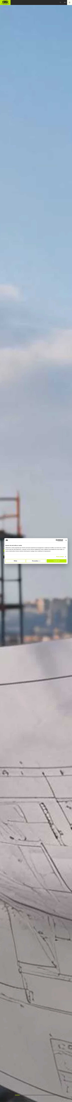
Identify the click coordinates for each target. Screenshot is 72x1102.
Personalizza (35, 560)
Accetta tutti (57, 560)
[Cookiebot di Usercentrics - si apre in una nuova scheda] (57, 540)
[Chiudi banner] (66, 540)
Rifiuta (15, 560)
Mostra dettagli (60, 556)
